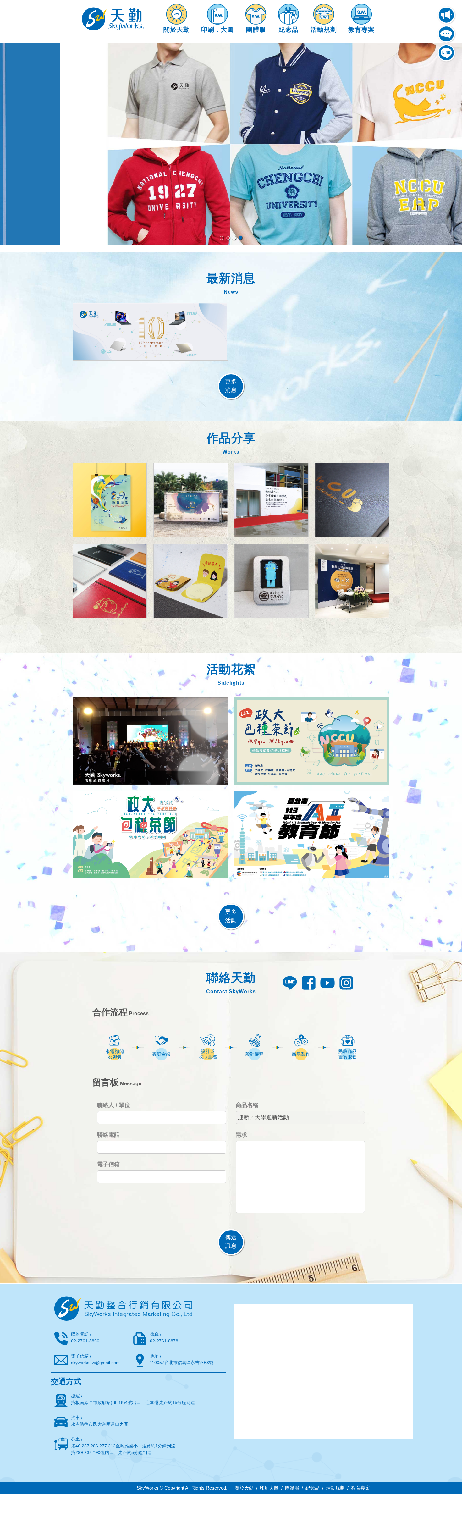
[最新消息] (446, 15)
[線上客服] (446, 53)
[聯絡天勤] (446, 34)
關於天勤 (244, 1487)
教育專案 (360, 1487)
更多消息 (231, 385)
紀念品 (312, 1487)
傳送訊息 (231, 1241)
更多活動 (231, 916)
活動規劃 (335, 1487)
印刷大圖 (269, 1487)
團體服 (292, 1487)
